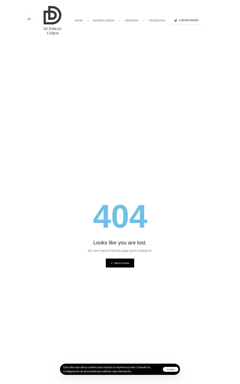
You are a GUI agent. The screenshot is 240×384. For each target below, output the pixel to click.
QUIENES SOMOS (101, 20)
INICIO (79, 20)
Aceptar (171, 369)
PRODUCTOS (154, 20)
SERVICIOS (129, 20)
